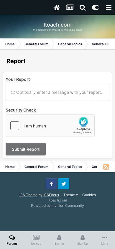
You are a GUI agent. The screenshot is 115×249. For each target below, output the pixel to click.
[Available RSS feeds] (106, 166)
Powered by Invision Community (57, 205)
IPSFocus (51, 195)
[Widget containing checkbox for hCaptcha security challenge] (50, 125)
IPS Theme (28, 195)
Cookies (89, 195)
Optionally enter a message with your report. (58, 92)
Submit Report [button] (26, 149)
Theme (69, 195)
